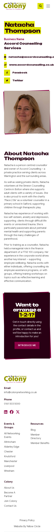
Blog (33, 429)
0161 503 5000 (12, 403)
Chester (8, 451)
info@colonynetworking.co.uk (20, 392)
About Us (9, 487)
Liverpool (9, 466)
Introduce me (27, 345)
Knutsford (9, 456)
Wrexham (9, 470)
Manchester (10, 461)
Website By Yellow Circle (27, 526)
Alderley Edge (11, 446)
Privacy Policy (27, 520)
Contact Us (10, 505)
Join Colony (10, 501)
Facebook (19, 72)
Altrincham (10, 441)
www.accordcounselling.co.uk (31, 64)
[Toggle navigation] (48, 6)
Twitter (17, 80)
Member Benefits (40, 443)
